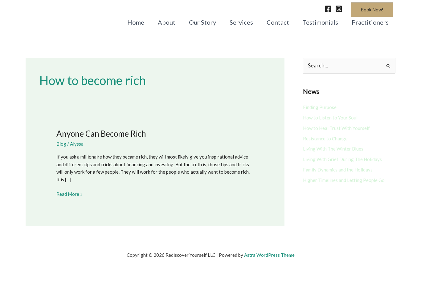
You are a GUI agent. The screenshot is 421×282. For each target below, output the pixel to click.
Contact (278, 22)
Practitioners (370, 22)
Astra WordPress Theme (269, 255)
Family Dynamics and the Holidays (338, 169)
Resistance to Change (325, 138)
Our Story (202, 22)
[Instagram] (338, 8)
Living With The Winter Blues (333, 148)
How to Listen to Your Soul (330, 117)
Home (135, 22)
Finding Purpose (320, 107)
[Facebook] (328, 8)
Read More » (69, 193)
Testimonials (320, 22)
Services (241, 22)
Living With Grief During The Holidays (342, 159)
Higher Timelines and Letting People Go (344, 180)
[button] (372, 9)
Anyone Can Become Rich (101, 134)
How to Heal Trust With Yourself (336, 128)
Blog (61, 144)
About (166, 22)
